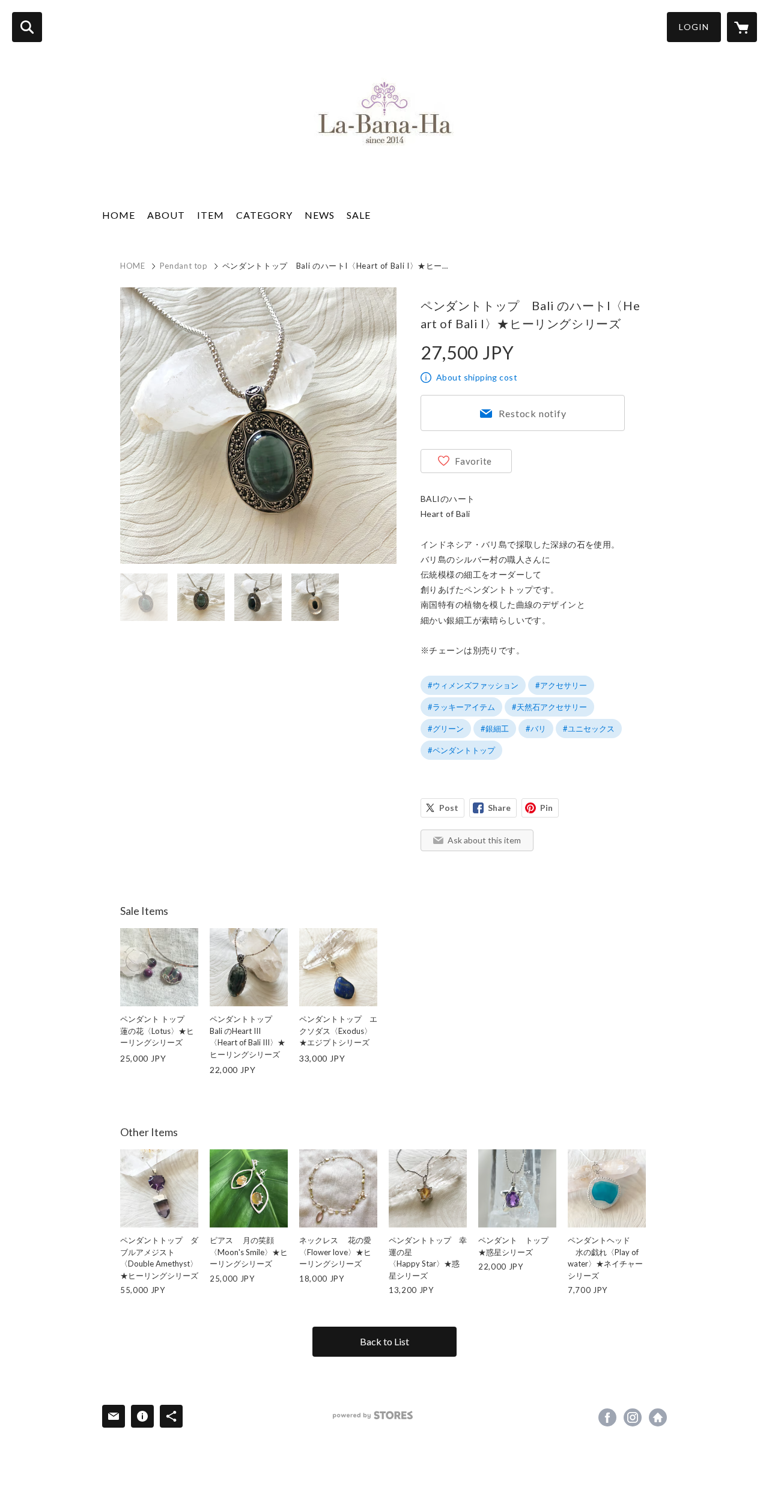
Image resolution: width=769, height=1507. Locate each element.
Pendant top (184, 266)
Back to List (384, 1341)
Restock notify (532, 413)
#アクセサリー (561, 685)
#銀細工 (495, 728)
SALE (359, 215)
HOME (118, 215)
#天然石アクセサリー (549, 707)
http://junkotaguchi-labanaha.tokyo (658, 1417)
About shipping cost (476, 377)
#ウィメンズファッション (473, 685)
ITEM (210, 215)
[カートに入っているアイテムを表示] (742, 27)
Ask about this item (484, 840)
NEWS (320, 215)
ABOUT (166, 215)
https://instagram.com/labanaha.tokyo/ (633, 1417)
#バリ (536, 728)
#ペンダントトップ (461, 750)
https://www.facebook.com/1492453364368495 (607, 1417)
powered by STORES (373, 1415)
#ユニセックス (589, 728)
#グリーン (446, 728)
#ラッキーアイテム (461, 707)
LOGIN (694, 27)
